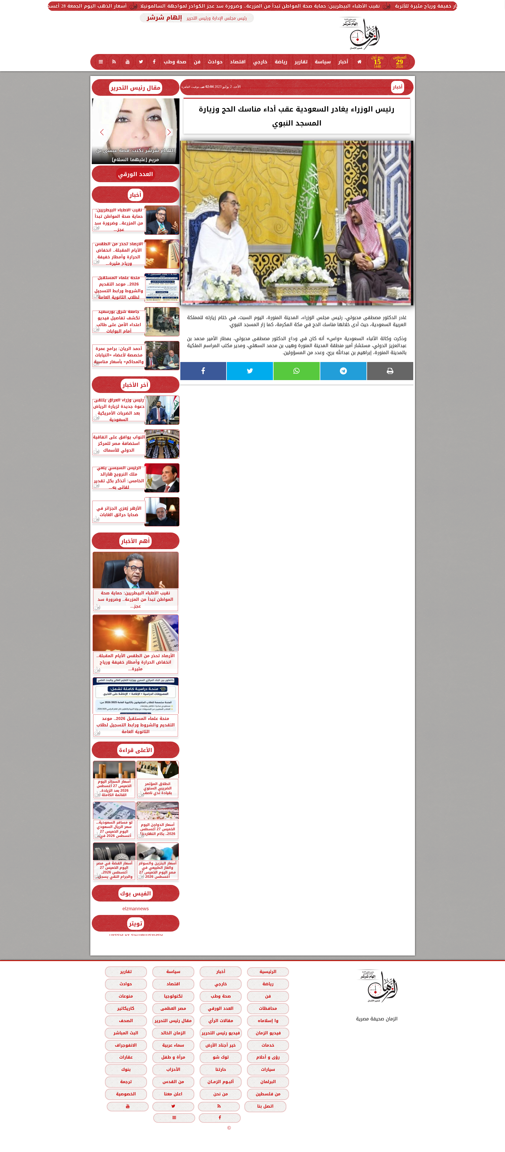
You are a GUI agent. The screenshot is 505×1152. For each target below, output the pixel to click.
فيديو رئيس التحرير (220, 1033)
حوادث (215, 61)
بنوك (125, 1069)
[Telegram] (343, 371)
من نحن (220, 1094)
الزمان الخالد (172, 1033)
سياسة (323, 61)
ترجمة (126, 1082)
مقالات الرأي (220, 1021)
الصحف (126, 1021)
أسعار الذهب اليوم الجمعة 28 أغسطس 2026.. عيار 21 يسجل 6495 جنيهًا (138, 6)
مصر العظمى (173, 1008)
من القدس (173, 1082)
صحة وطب (175, 61)
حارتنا (220, 1069)
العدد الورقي (135, 174)
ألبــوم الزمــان (220, 1082)
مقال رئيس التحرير (135, 87)
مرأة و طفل (173, 1057)
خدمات (268, 1045)
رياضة (281, 61)
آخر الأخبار (135, 385)
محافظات (268, 1008)
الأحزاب (173, 1069)
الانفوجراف (126, 1045)
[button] (169, 132)
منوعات (126, 996)
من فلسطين (267, 1094)
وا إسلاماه (267, 1021)
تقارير (301, 61)
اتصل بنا (265, 1106)
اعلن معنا (173, 1094)
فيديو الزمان (268, 1033)
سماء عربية (173, 1045)
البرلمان (268, 1082)
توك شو (220, 1057)
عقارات (125, 1057)
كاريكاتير (125, 1008)
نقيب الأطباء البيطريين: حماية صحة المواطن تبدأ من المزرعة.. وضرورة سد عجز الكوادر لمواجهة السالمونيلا (350, 6)
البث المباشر (125, 1033)
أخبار (343, 61)
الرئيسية (268, 972)
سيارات (268, 1069)
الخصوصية (126, 1094)
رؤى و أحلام (268, 1057)
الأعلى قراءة (135, 750)
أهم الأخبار (135, 541)
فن (197, 61)
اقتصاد (238, 61)
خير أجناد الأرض (220, 1045)
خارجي (260, 61)
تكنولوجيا (173, 996)
